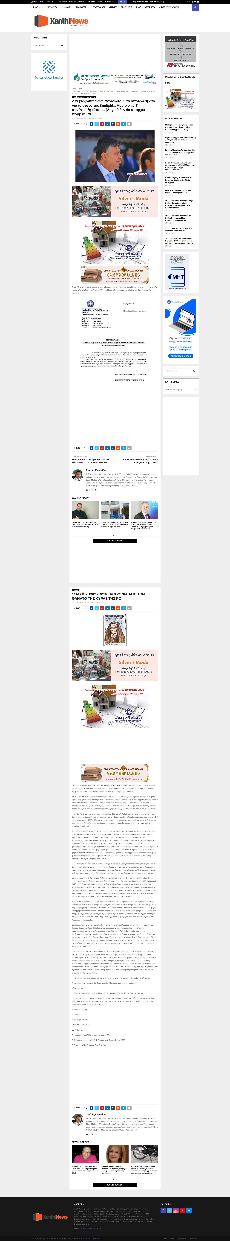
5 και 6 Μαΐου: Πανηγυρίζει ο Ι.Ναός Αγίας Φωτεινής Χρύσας (140, 461)
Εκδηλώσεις (81, 7)
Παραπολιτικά (81, 97)
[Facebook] (163, 1210)
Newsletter (91, 2)
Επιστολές (75, 590)
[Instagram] (176, 1210)
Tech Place (95, 1238)
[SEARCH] (62, 45)
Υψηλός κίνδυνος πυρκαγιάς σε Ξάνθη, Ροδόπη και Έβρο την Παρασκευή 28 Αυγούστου (178, 218)
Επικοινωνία (63, 2)
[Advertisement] (115, 54)
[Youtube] (182, 1210)
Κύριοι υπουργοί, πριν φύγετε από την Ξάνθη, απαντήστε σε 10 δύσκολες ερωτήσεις (85, 524)
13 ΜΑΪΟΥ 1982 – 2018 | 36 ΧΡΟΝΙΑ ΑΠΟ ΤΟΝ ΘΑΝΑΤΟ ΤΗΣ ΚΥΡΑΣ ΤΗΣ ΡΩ (91, 461)
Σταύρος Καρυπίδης (80, 118)
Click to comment (115, 541)
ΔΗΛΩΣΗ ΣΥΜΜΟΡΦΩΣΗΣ (77, 2)
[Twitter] (169, 1210)
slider (74, 97)
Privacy (172, 1239)
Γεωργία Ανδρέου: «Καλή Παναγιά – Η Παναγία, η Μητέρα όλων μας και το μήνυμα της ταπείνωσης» (113, 1169)
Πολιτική (37, 7)
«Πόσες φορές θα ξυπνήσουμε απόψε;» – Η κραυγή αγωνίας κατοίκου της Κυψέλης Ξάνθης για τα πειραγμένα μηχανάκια (144, 1169)
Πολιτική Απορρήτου (145, 7)
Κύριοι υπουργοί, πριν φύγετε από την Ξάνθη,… (149, 2)
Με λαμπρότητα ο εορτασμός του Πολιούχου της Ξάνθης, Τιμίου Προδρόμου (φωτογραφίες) (179, 127)
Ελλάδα (66, 7)
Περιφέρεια (52, 7)
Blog (165, 1239)
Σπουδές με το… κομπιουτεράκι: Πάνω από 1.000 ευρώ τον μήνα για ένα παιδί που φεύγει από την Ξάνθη (85, 1169)
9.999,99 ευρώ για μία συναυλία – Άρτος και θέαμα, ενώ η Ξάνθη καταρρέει (178, 180)
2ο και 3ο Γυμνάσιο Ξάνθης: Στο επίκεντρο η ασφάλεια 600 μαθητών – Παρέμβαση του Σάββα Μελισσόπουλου (143, 525)
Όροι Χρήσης (126, 7)
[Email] (189, 1210)
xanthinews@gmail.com (92, 1228)
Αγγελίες (113, 7)
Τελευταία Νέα (98, 7)
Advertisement (182, 1239)
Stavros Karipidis (84, 1238)
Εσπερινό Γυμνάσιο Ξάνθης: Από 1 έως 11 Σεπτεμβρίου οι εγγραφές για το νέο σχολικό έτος (114, 524)
